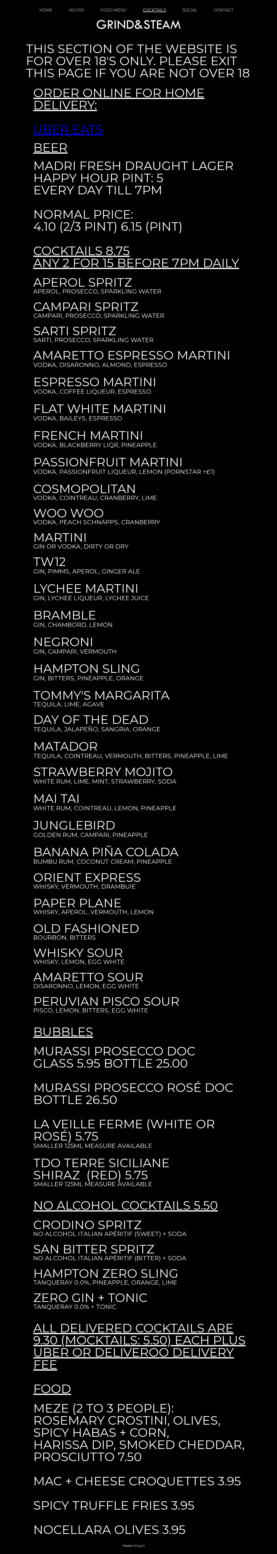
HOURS (76, 10)
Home (46, 10)
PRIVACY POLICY (134, 1546)
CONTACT (224, 10)
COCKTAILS (154, 10)
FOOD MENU (113, 10)
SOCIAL (190, 10)
